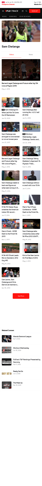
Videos (11, 54)
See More (21, 296)
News (31, 54)
